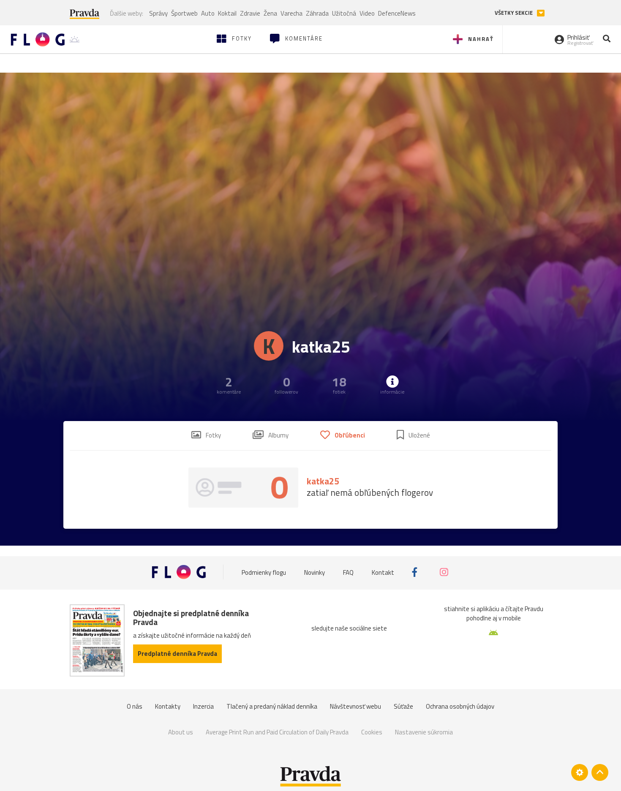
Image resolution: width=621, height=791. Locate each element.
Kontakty (167, 706)
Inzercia (203, 706)
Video (367, 13)
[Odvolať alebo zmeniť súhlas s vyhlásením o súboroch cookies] (579, 772)
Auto (208, 13)
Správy (158, 13)
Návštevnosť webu (355, 706)
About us (180, 732)
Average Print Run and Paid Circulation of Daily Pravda (277, 732)
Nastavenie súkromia (424, 732)
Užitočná (344, 13)
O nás (134, 706)
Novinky (314, 572)
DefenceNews (397, 13)
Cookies (371, 732)
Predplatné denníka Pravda (177, 653)
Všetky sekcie (514, 13)
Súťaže (403, 706)
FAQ (348, 572)
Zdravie (250, 13)
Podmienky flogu (264, 572)
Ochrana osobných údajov (460, 706)
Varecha (291, 13)
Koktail (227, 13)
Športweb (184, 13)
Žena (270, 13)
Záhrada (317, 13)
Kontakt (383, 572)
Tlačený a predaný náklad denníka (271, 706)
